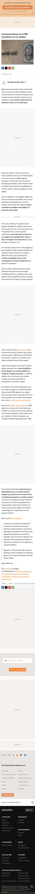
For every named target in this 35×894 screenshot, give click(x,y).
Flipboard (9, 68)
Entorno (11, 583)
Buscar (32, 802)
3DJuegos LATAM (23, 873)
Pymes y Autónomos (24, 860)
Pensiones (21, 789)
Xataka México (6, 873)
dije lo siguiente (16, 518)
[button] (17, 82)
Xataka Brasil (5, 875)
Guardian (8, 569)
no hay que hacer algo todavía (20, 400)
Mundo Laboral (22, 774)
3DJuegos (21, 820)
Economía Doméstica (8, 778)
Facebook (2, 68)
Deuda (4, 789)
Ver (18, 669)
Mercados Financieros (8, 774)
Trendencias (5, 858)
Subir (28, 810)
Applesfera (5, 825)
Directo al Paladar (7, 845)
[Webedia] (7, 811)
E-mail (13, 68)
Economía (5, 771)
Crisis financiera (23, 785)
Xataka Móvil (5, 822)
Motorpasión (21, 845)
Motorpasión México (24, 881)
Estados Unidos (23, 781)
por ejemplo (22, 350)
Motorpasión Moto (23, 848)
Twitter (6, 68)
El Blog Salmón (22, 858)
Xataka (4, 820)
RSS (17, 754)
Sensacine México (23, 875)
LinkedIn (25, 754)
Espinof (20, 835)
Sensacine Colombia (24, 878)
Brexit (4, 781)
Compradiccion (6, 863)
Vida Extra (21, 822)
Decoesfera (5, 860)
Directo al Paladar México (9, 881)
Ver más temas (8, 795)
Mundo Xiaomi (6, 830)
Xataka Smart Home (7, 828)
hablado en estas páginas (18, 405)
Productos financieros (24, 778)
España (4, 785)
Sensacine (21, 832)
